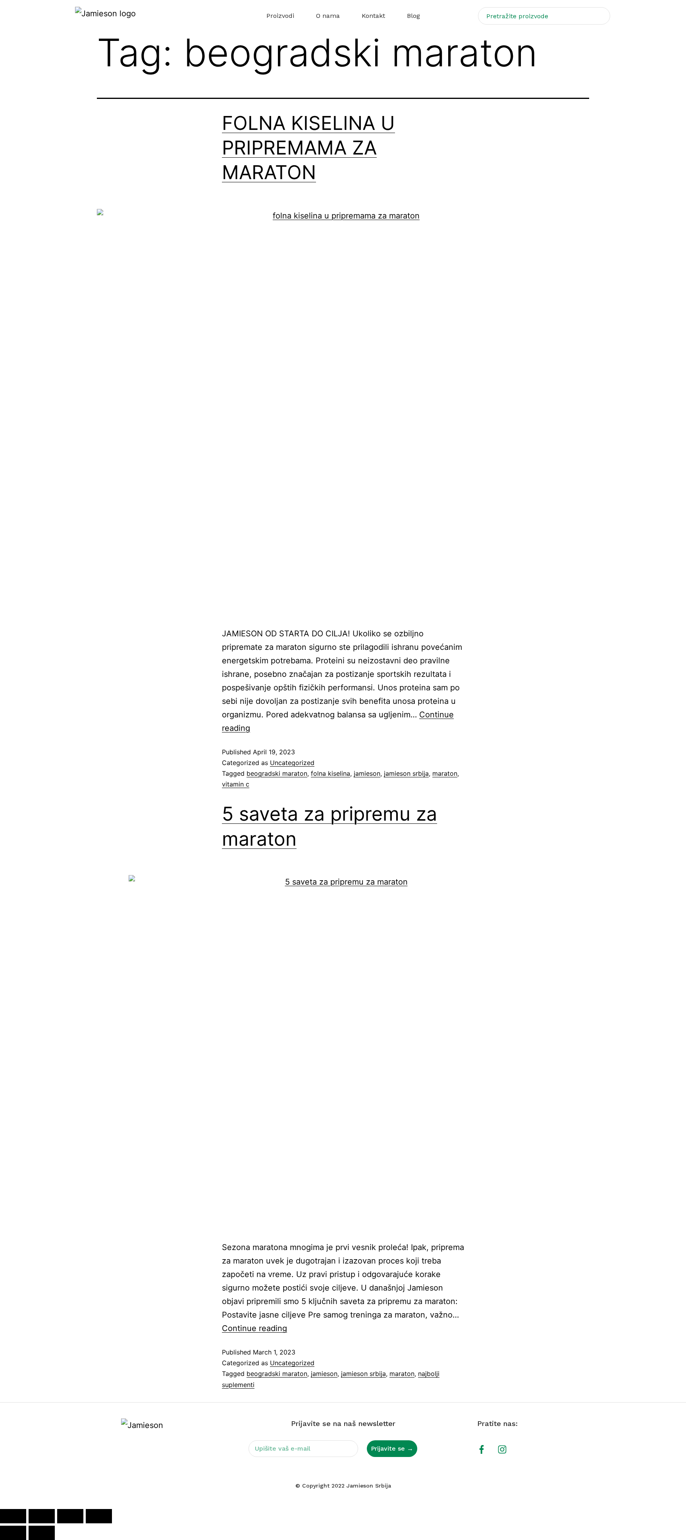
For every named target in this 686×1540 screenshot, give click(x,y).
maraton (444, 773)
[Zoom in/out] (13, 1516)
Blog (413, 15)
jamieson (367, 773)
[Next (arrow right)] (42, 1533)
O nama (328, 15)
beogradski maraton (277, 773)
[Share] (70, 1516)
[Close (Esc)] (99, 1516)
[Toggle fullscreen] (42, 1516)
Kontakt (373, 15)
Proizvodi (280, 15)
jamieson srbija (406, 773)
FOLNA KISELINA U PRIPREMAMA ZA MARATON (308, 147)
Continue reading (254, 1328)
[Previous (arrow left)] (13, 1533)
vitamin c (235, 784)
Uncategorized (292, 763)
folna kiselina (330, 773)
